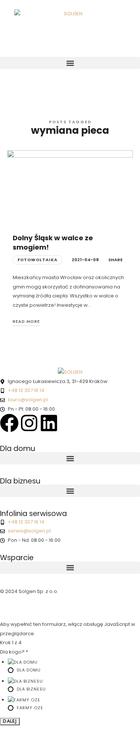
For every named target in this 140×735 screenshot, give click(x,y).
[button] (70, 63)
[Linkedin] (49, 423)
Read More (26, 321)
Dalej (10, 721)
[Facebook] (9, 423)
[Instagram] (29, 423)
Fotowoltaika (37, 260)
